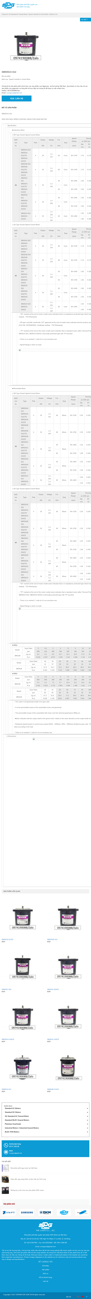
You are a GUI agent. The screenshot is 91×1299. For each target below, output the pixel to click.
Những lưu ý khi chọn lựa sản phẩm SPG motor (27, 1190)
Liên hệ (45, 1281)
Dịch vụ (45, 1273)
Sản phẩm (45, 1269)
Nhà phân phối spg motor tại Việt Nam (24, 1168)
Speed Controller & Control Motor (38, 14)
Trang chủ (5, 14)
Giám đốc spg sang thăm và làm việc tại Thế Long (28, 1179)
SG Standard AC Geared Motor (18, 14)
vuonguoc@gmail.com (14, 93)
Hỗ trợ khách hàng (45, 1277)
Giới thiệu (45, 1266)
